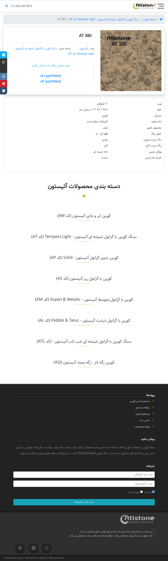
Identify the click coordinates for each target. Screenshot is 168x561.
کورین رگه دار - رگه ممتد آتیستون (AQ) (84, 362)
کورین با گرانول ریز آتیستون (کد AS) (84, 278)
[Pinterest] (3, 83)
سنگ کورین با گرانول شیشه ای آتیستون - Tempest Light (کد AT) (104, 19)
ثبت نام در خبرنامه (84, 502)
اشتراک (148, 492)
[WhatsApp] (3, 62)
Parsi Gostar (30, 558)
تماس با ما (145, 420)
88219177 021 (50, 76)
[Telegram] (3, 55)
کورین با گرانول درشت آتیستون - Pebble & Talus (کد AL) (84, 320)
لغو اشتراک (134, 492)
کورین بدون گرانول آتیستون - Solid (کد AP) (84, 258)
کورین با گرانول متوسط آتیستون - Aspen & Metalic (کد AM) (84, 299)
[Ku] (18, 6)
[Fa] (12, 6)
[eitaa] (3, 69)
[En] (29, 6)
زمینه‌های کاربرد (142, 414)
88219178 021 (50, 82)
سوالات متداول (142, 408)
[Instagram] (3, 76)
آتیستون (83, 48)
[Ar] (23, 6)
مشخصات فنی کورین (140, 401)
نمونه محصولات (142, 427)
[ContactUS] (3, 90)
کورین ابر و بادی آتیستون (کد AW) (84, 216)
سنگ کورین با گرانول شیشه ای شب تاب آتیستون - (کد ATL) (84, 341)
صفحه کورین (149, 19)
